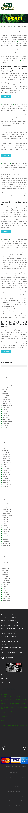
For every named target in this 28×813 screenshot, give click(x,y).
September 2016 (7, 515)
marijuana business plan (16, 56)
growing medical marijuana (14, 289)
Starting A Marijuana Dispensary (8, 41)
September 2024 (7, 385)
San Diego (14, 58)
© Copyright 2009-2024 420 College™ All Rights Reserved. (14, 766)
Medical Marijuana (22, 39)
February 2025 (6, 375)
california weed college (21, 114)
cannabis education (22, 108)
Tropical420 (20, 58)
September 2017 (7, 497)
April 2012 (5, 574)
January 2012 (6, 580)
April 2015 (5, 539)
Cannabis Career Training (8, 633)
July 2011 (4, 586)
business (19, 112)
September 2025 (7, 370)
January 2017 (6, 507)
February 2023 (6, 413)
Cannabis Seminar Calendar (9, 636)
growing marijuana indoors (7, 165)
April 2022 (5, 431)
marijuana (20, 119)
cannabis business (6, 47)
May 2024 (5, 391)
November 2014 (6, 549)
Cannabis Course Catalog (8, 777)
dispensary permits (13, 251)
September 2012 (7, 566)
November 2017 (6, 495)
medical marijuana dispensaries (19, 312)
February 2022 (6, 436)
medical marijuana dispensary (8, 313)
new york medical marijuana (17, 188)
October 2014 (6, 551)
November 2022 (6, 417)
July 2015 (5, 533)
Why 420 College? (21, 777)
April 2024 (5, 393)
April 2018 (5, 488)
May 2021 (5, 448)
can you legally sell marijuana (19, 45)
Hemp (14, 180)
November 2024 (6, 381)
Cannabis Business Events (14, 786)
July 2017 (5, 501)
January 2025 (6, 377)
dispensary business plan (7, 247)
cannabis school (5, 110)
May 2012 (5, 572)
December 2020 (6, 458)
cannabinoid (24, 104)
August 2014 (5, 556)
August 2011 (5, 584)
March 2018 (5, 490)
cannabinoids (4, 116)
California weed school (7, 28)
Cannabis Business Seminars (9, 620)
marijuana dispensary (12, 310)
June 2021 (5, 446)
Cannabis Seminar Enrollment (9, 623)
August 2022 (5, 423)
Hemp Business (20, 165)
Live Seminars (14, 39)
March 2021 (5, 452)
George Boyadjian (7, 125)
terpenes (24, 110)
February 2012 (6, 578)
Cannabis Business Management (10, 631)
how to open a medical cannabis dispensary (17, 52)
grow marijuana (23, 163)
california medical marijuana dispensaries (17, 277)
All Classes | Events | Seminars (19, 26)
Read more (6, 96)
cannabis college (16, 47)
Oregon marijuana (22, 174)
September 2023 (7, 405)
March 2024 (5, 395)
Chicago (13, 163)
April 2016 (5, 525)
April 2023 (5, 409)
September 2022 (7, 421)
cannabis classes (18, 28)
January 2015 (6, 545)
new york (18, 186)
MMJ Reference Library (6, 266)
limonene (14, 119)
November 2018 (6, 484)
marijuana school (11, 186)
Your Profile (17, 805)
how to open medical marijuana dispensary (16, 35)
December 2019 (6, 474)
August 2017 (5, 499)
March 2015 (5, 541)
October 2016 (6, 513)
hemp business (19, 180)
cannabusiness (23, 49)
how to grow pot (20, 258)
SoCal (19, 268)
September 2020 (7, 462)
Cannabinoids (4, 106)
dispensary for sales (21, 247)
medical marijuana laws (21, 313)
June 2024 (5, 389)
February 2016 (6, 529)
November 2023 (6, 403)
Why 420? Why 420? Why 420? (9, 625)
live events (3, 54)
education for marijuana (6, 180)
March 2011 (5, 594)
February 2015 (6, 543)
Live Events (7, 39)
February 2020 (6, 470)
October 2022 (6, 419)
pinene (25, 121)
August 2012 (5, 568)
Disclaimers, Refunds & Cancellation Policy (14, 796)
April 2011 (5, 592)
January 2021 (6, 456)
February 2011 (6, 596)
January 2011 (6, 598)
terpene (8, 123)
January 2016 (6, 531)
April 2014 (5, 564)
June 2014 (5, 560)
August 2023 (5, 407)
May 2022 (5, 429)
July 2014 (5, 558)
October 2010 (6, 600)
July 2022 (5, 425)
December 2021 (6, 438)
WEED (23, 123)
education (13, 287)
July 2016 (5, 519)
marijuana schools (22, 310)
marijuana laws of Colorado (7, 171)
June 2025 (5, 372)
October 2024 (6, 383)
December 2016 (6, 509)
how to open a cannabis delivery (14, 31)
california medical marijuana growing (9, 279)
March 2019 (5, 478)
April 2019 (5, 476)
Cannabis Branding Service (14, 791)
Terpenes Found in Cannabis (11, 130)
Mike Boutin (24, 264)
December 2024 (6, 379)
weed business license (13, 60)
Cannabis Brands (6, 644)
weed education (5, 197)
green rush (18, 287)
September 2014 (7, 554)
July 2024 (5, 387)
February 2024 (6, 397)
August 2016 (5, 517)
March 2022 (5, 434)
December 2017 (6, 493)
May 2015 (5, 537)
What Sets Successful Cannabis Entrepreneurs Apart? (13, 723)
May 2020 (5, 466)
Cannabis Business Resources (9, 641)
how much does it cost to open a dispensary (16, 253)
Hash (10, 119)
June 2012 (5, 570)
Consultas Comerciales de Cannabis (11, 647)
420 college (21, 41)
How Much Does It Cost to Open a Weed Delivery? (12, 254)
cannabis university (13, 49)
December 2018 (6, 482)
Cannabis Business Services (9, 617)
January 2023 (6, 415)
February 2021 (6, 454)
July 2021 (5, 444)
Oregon (16, 174)
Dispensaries (24, 245)
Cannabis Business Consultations (10, 614)
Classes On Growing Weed (13, 30)
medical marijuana (5, 312)
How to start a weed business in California (11, 37)
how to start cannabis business (19, 184)
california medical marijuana (15, 273)
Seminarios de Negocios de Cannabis (11, 652)
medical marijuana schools (7, 315)
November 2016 (6, 511)
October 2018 (6, 486)
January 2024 (6, 399)
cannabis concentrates (12, 117)
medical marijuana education (14, 121)
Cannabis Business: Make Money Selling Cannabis (12, 696)
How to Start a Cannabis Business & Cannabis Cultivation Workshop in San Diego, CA (14, 69)
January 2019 (6, 480)
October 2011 (6, 582)
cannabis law (10, 285)
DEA (17, 163)
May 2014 (5, 562)
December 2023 (6, 401)
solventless (3, 123)
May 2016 (5, 523)
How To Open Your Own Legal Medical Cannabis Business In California (14, 324)
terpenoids (13, 123)
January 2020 (6, 472)
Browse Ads (20, 800)
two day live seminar (5, 317)
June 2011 (5, 588)
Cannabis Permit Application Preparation (12, 628)
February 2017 (6, 505)
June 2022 (5, 427)
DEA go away (23, 178)
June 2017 (5, 503)
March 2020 (5, 468)
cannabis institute (22, 117)
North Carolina (20, 173)
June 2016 (5, 521)
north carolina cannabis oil (12, 190)
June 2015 (5, 535)
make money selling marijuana (14, 54)
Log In (9, 805)
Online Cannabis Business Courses (10, 639)
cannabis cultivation (12, 108)
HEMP (15, 165)
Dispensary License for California (9, 249)
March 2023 (5, 411)
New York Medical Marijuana (10, 173)
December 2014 (6, 547)
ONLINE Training (16, 266)
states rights (14, 195)
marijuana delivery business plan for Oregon (16, 169)
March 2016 (5, 527)
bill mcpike (19, 43)
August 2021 (5, 442)
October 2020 (6, 460)
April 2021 (5, 450)
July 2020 (5, 464)
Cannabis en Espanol (7, 649)
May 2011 (5, 590)
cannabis (10, 116)
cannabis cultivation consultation (14, 283)
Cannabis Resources (9, 800)
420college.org (18, 272)
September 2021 (7, 440)
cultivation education (6, 51)
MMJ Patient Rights (19, 171)
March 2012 (5, 576)
